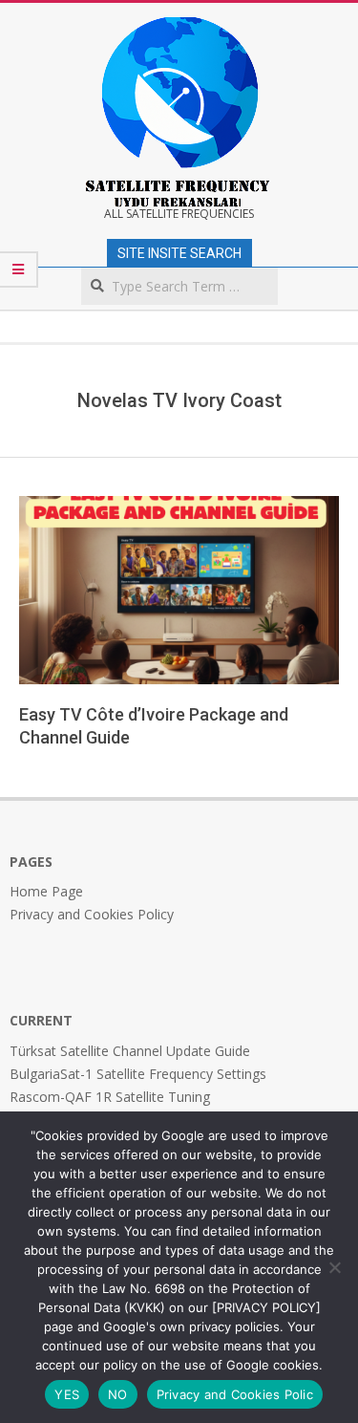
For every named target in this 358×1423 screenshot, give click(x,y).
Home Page (46, 891)
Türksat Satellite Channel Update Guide (130, 1051)
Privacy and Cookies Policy (92, 914)
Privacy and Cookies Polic (235, 1394)
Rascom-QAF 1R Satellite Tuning (110, 1097)
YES (66, 1394)
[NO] (334, 1267)
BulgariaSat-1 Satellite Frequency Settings (138, 1074)
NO (118, 1394)
